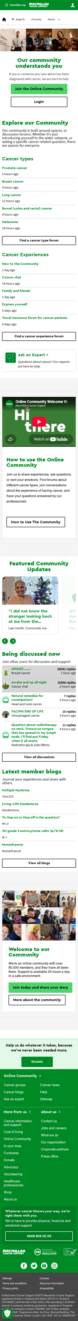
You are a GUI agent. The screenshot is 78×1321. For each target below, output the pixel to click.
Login (39, 102)
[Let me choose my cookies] (7, 1314)
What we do (49, 1135)
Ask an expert (14, 1099)
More (13, 5)
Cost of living (13, 1132)
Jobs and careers (53, 1128)
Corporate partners (55, 1149)
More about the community (37, 1000)
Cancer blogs (14, 1092)
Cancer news (50, 1085)
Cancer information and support (18, 1123)
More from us (16, 1112)
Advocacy (11, 1167)
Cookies (44, 1278)
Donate (37, 1061)
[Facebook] (24, 1265)
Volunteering (13, 1174)
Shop (8, 1192)
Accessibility (47, 1288)
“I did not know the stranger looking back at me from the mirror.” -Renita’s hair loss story (30, 621)
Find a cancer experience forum (39, 336)
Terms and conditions (14, 1283)
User (73, 5)
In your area (12, 1146)
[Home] (39, 5)
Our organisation (53, 1142)
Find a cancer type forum (39, 240)
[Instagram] (54, 1265)
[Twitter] (34, 1265)
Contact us (49, 1121)
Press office (49, 1156)
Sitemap (46, 1099)
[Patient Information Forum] (70, 1252)
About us (10, 1199)
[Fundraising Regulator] (45, 1252)
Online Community (21, 1076)
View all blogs (39, 863)
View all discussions (39, 757)
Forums (36, 19)
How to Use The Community (36, 522)
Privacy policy (10, 1288)
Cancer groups (15, 1085)
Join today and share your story (40, 987)
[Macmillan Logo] (14, 1252)
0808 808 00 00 (39, 1236)
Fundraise (11, 1153)
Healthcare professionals (14, 1183)
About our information (52, 1283)
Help (43, 1092)
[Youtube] (44, 1265)
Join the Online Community (39, 89)
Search (20, 19)
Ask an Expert (32, 355)
